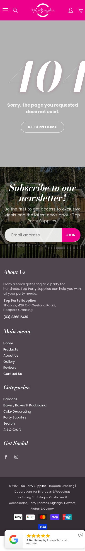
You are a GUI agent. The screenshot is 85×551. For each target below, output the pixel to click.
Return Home (42, 127)
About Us (10, 355)
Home (8, 343)
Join (71, 235)
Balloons (10, 399)
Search (9, 423)
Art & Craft (12, 429)
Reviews (9, 367)
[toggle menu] (5, 10)
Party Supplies (14, 417)
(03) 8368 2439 (15, 317)
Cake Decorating (17, 411)
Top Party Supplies (32, 486)
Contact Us (12, 373)
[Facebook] (6, 457)
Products (10, 349)
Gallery (9, 361)
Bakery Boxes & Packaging (24, 405)
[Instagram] (16, 457)
